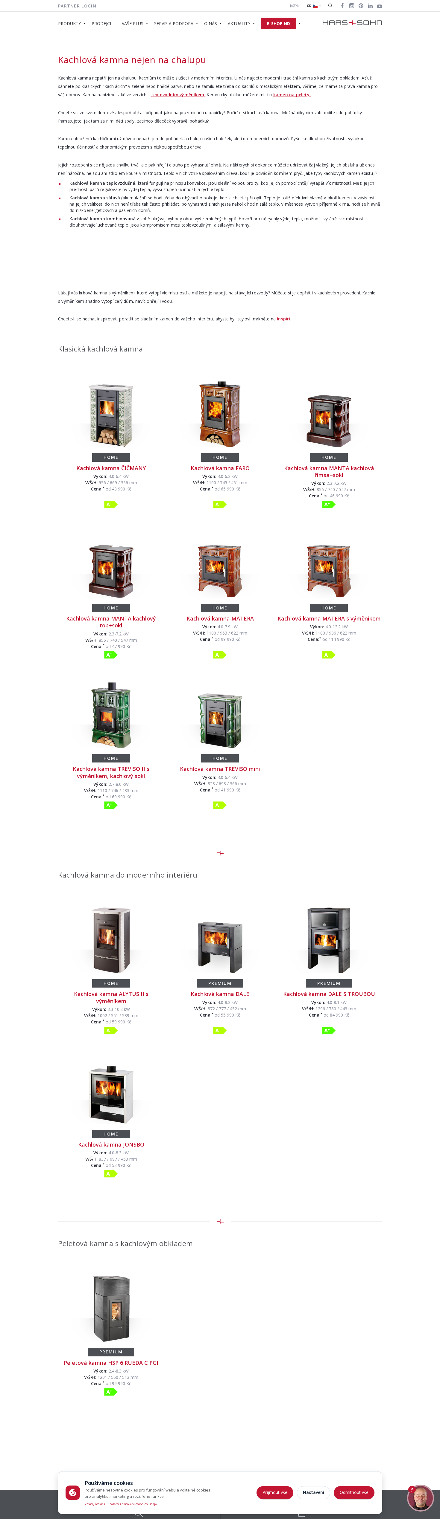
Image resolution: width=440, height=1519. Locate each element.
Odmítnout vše (354, 1492)
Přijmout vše (275, 1492)
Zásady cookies (95, 1504)
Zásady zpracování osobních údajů (133, 1504)
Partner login (77, 6)
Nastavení (313, 1492)
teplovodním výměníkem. (178, 94)
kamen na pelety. (292, 94)
